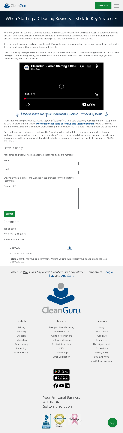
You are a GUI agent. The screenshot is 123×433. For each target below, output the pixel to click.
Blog (101, 327)
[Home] (16, 5)
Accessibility (102, 348)
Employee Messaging (61, 340)
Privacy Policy (101, 353)
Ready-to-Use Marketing (61, 327)
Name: (7, 160)
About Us (101, 336)
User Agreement (101, 344)
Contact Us (101, 340)
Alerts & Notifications (61, 336)
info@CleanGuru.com (101, 361)
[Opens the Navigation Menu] (116, 5)
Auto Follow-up (61, 332)
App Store (67, 276)
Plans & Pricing (21, 353)
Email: (7, 169)
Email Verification (61, 357)
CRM (61, 348)
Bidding (21, 327)
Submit (9, 214)
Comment (10, 186)
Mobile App (62, 353)
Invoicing (21, 332)
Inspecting (21, 348)
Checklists (21, 336)
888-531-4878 (101, 357)
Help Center (102, 332)
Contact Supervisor (61, 344)
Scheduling (21, 340)
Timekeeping (21, 344)
